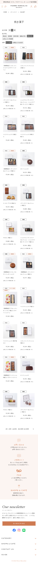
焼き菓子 (22, 12)
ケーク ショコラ (24, 375)
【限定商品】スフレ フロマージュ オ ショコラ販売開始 (19, 2)
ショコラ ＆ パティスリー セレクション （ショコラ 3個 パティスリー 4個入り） (27, 240)
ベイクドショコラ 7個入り (27, 306)
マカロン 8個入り (7, 237)
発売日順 (15, 36)
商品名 (5, 36)
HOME (5, 12)
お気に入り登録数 (8, 39)
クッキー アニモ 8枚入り (9, 203)
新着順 (10, 36)
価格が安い (23, 36)
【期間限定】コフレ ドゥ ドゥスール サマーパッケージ (9, 68)
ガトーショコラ (24, 169)
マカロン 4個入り (7, 409)
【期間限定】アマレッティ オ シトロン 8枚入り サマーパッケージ (10, 310)
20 (9, 30)
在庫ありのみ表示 (18, 42)
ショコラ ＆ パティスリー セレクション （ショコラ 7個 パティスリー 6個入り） (27, 102)
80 (14, 30)
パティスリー (13, 12)
